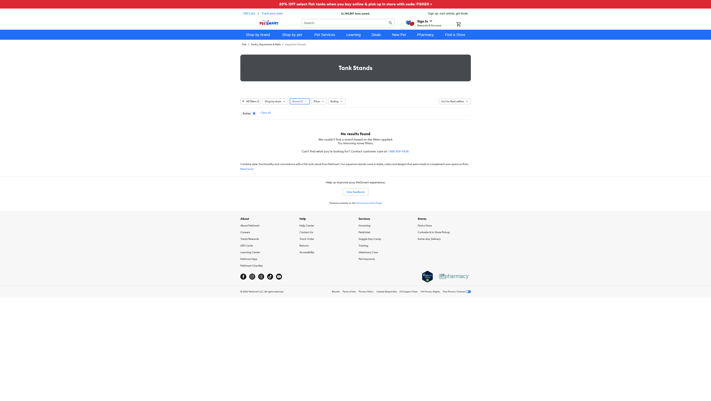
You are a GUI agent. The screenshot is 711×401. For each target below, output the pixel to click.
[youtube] (279, 277)
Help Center (306, 225)
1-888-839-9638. (398, 151)
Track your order (272, 13)
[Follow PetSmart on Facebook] (243, 277)
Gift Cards (246, 245)
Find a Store (425, 225)
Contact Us (306, 232)
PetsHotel (364, 232)
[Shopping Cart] (463, 24)
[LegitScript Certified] (427, 277)
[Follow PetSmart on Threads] (261, 277)
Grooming (364, 225)
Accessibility (306, 252)
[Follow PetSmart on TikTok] (270, 277)
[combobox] (348, 22)
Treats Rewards (249, 239)
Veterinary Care (368, 252)
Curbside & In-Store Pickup (434, 232)
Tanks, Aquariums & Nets (266, 44)
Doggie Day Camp (370, 239)
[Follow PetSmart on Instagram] (252, 277)
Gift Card (249, 13)
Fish (244, 44)
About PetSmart (249, 225)
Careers (245, 232)
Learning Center (250, 252)
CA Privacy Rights (430, 291)
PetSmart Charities (251, 265)
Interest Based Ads (386, 291)
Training (363, 245)
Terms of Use (349, 291)
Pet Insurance (367, 259)
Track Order (306, 239)
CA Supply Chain (408, 291)
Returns (304, 245)
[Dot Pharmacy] (454, 276)
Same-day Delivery (429, 239)
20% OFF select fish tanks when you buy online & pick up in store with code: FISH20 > (355, 4)
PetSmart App (248, 259)
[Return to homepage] (269, 22)
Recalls (336, 291)
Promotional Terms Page (369, 203)
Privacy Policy (366, 291)
